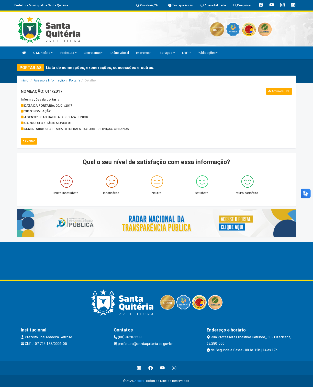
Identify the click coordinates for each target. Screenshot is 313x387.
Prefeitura (67, 53)
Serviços (166, 53)
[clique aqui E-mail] (139, 368)
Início (25, 80)
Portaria (74, 80)
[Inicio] (24, 52)
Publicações (207, 53)
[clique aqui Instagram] (174, 368)
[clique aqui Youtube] (162, 368)
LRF (185, 53)
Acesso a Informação (49, 80)
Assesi (139, 381)
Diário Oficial (120, 53)
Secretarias (92, 53)
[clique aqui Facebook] (150, 368)
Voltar (30, 141)
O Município (42, 53)
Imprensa (143, 53)
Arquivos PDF (280, 91)
